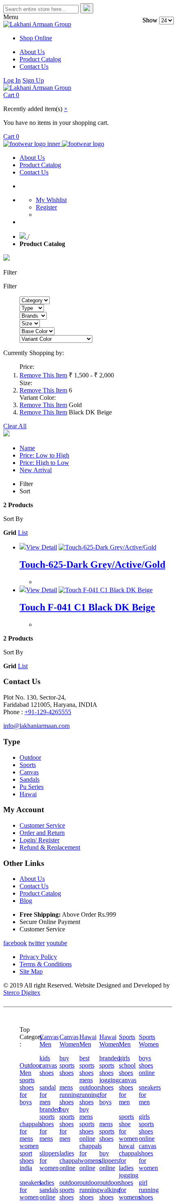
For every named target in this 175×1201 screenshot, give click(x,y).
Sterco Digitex (21, 992)
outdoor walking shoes (109, 1190)
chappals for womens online (90, 1156)
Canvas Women (69, 1040)
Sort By (13, 518)
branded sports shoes (109, 1065)
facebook (15, 942)
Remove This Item (43, 375)
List (23, 532)
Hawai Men (87, 1040)
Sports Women (149, 1040)
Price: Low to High (44, 455)
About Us (32, 51)
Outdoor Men (30, 1069)
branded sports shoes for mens (49, 1124)
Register (46, 207)
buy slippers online (109, 1160)
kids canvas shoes (48, 1065)
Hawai (28, 794)
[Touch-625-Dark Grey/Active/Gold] (107, 547)
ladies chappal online (69, 1160)
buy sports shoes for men (66, 1124)
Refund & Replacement (50, 847)
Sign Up (33, 80)
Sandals (29, 779)
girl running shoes (149, 1190)
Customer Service (42, 825)
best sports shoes (86, 1065)
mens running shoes (69, 1094)
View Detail (41, 547)
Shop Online (36, 38)
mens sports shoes (106, 1131)
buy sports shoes (66, 1065)
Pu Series (32, 786)
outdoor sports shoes (69, 1190)
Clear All (14, 426)
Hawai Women (109, 1040)
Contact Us (34, 66)
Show (150, 20)
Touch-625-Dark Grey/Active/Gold (92, 564)
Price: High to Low (44, 462)
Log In (12, 80)
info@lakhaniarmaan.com (36, 725)
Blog (26, 900)
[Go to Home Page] (24, 236)
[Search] (86, 8)
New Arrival (36, 469)
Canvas (29, 772)
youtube (56, 942)
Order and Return (42, 832)
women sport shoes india (29, 1156)
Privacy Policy (38, 956)
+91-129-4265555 (47, 711)
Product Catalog (40, 59)
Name (27, 448)
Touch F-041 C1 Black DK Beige (87, 607)
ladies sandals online (48, 1190)
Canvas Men (49, 1040)
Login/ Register (39, 840)
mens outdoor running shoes (89, 1091)
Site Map (31, 971)
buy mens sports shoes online (87, 1124)
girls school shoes (127, 1065)
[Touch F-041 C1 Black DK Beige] (106, 589)
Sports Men (127, 1040)
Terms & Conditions (46, 964)
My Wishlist (51, 199)
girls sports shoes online (147, 1127)
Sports (28, 764)
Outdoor (30, 757)
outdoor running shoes (89, 1190)
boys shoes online (147, 1065)
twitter (36, 942)
